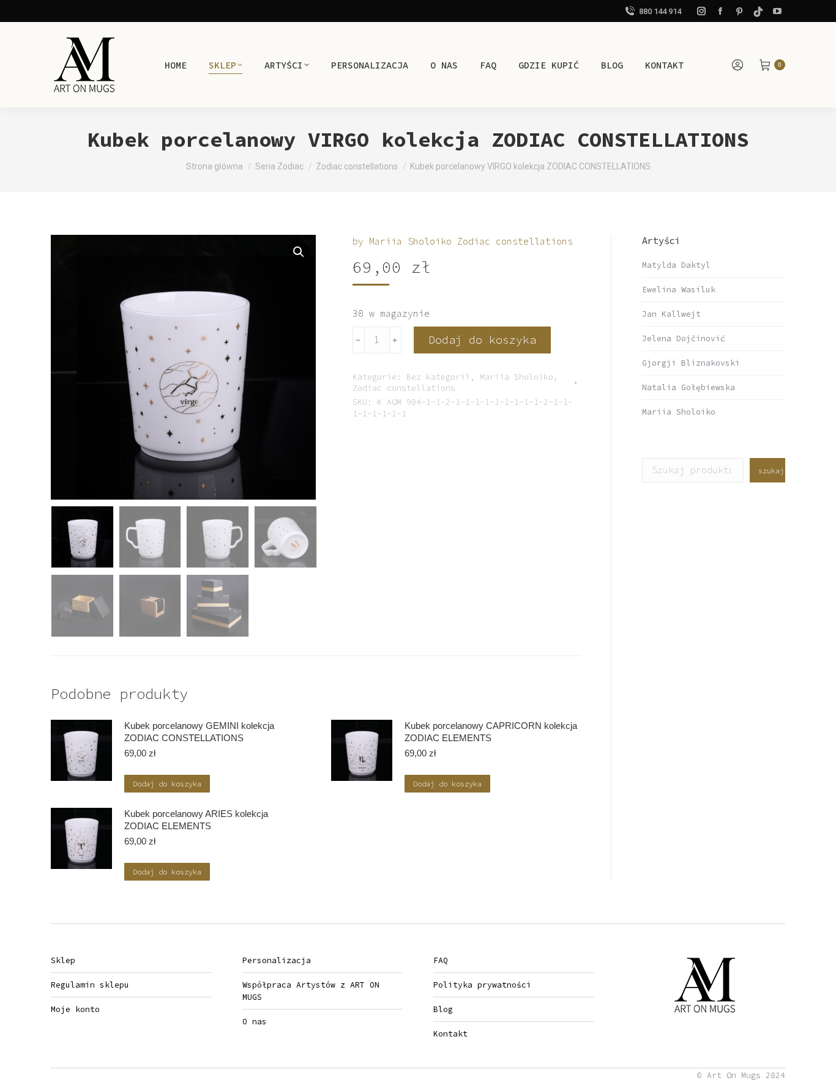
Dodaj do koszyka (482, 340)
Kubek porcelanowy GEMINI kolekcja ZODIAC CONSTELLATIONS (199, 731)
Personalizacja (276, 960)
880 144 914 (660, 11)
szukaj (771, 470)
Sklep (63, 960)
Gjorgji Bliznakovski (691, 363)
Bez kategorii (438, 377)
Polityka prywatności (482, 985)
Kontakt (450, 1034)
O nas (254, 1021)
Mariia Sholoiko (516, 377)
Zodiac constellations (404, 388)
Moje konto (75, 1009)
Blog (443, 1009)
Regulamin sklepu (90, 985)
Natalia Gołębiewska (688, 387)
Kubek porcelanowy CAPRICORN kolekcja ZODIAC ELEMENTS (491, 731)
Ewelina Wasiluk (678, 289)
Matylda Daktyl (676, 265)
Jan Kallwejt (671, 314)
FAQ (440, 960)
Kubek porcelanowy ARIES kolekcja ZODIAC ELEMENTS (196, 819)
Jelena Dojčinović (683, 338)
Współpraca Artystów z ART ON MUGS (310, 991)
